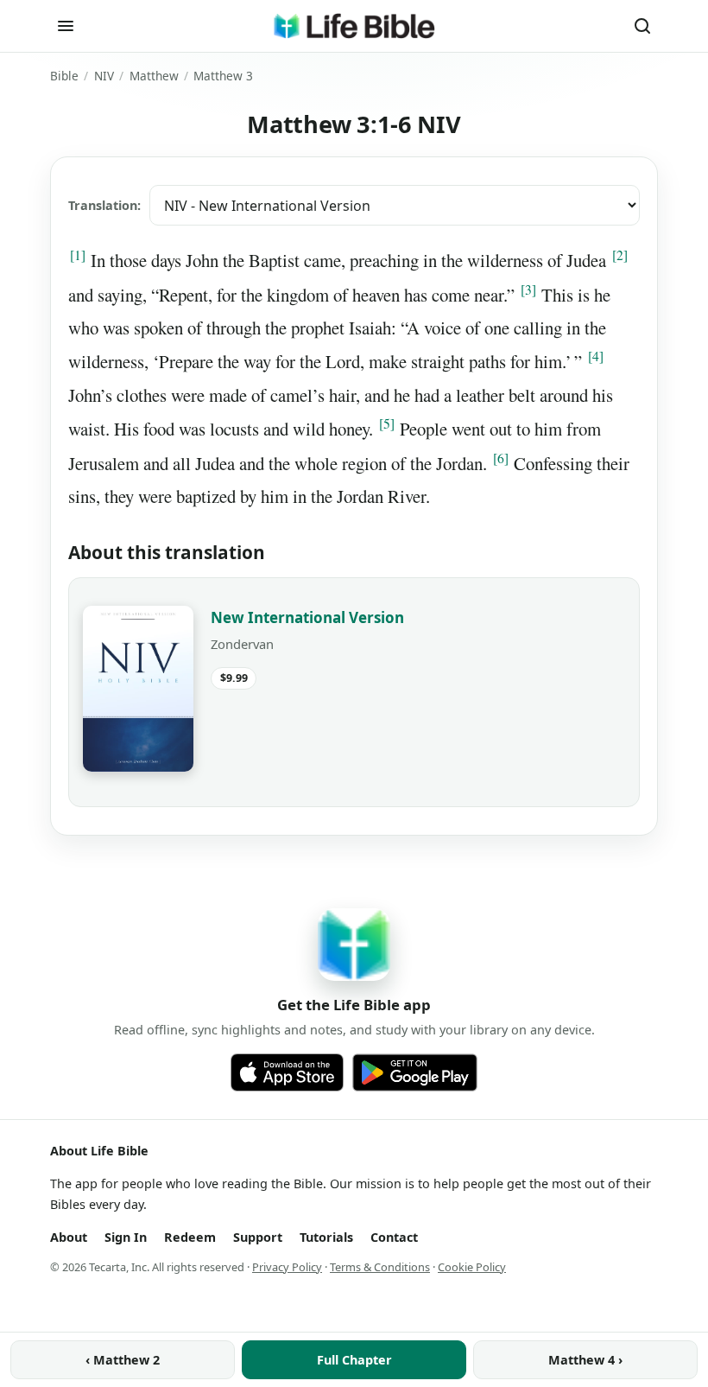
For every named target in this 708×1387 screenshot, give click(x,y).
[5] (387, 423)
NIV (104, 75)
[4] (596, 356)
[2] (620, 255)
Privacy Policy (287, 1267)
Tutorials (326, 1237)
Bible (64, 75)
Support (257, 1237)
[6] (501, 458)
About (68, 1237)
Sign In (125, 1237)
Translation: (104, 205)
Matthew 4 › (585, 1360)
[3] (528, 289)
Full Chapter (354, 1360)
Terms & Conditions (380, 1267)
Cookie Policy (472, 1267)
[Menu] (66, 26)
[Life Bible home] (354, 26)
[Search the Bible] (642, 26)
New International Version (307, 617)
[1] (77, 255)
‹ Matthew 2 (122, 1360)
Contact (394, 1237)
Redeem (190, 1237)
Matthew (154, 75)
